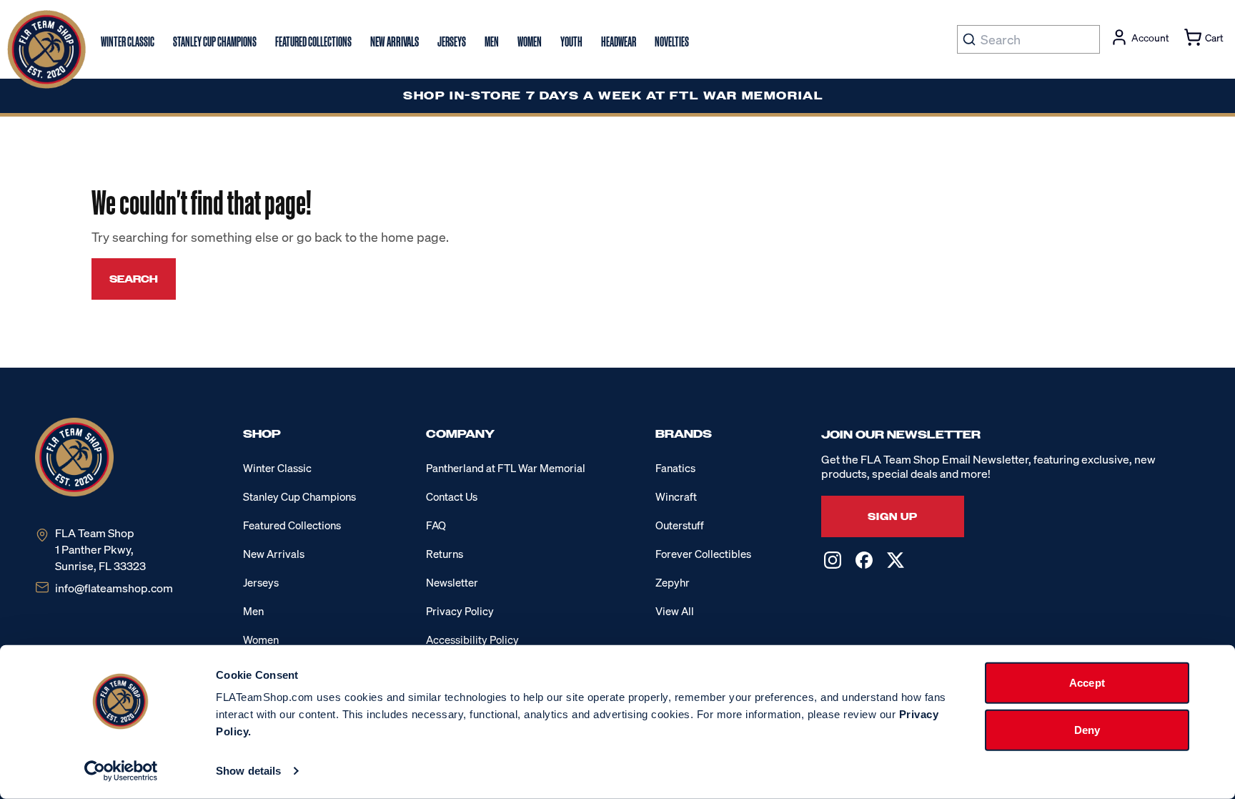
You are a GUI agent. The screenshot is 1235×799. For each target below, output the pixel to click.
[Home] (46, 49)
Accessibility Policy (472, 639)
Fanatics (675, 468)
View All (674, 611)
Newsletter (452, 582)
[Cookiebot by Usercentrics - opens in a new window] (121, 771)
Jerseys (261, 582)
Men (253, 611)
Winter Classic (277, 468)
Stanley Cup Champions (299, 496)
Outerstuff (679, 525)
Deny (1087, 729)
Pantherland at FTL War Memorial (505, 468)
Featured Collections (292, 525)
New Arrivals (273, 553)
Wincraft (676, 496)
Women (261, 639)
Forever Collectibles (703, 553)
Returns (444, 553)
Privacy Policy (460, 611)
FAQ (436, 525)
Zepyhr (672, 582)
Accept (1087, 683)
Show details (248, 771)
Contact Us (451, 496)
